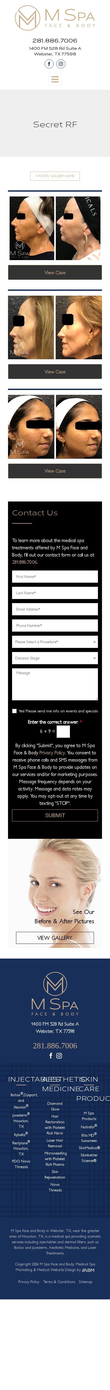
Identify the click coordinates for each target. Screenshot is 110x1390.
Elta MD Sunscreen (89, 1137)
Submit (55, 815)
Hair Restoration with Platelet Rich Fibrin (55, 1124)
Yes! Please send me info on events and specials (58, 711)
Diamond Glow (54, 1106)
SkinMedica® (89, 1148)
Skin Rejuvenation (55, 1174)
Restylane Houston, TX (21, 1148)
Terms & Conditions (59, 1282)
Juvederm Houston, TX (21, 1120)
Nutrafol (89, 1126)
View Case (55, 272)
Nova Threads (55, 1187)
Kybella (21, 1134)
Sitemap (85, 1282)
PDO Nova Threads (21, 1164)
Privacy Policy (52, 752)
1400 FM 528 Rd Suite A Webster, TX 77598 (55, 51)
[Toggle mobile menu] (55, 79)
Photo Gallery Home (56, 176)
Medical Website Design (56, 1270)
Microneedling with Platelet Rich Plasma (55, 1159)
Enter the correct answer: (55, 722)
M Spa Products (89, 1116)
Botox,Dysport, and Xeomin (21, 1100)
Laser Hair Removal (55, 1143)
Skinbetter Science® (89, 1158)
